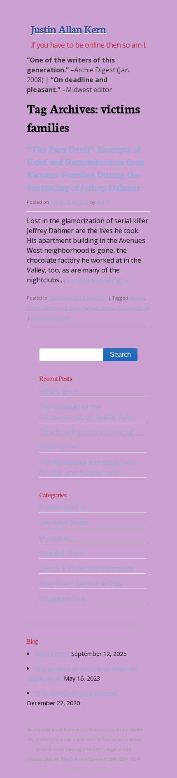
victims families (133, 308)
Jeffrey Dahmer (44, 308)
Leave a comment (51, 317)
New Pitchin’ (58, 447)
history (136, 298)
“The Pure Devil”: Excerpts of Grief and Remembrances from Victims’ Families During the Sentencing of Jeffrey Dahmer (85, 168)
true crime (101, 308)
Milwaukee (75, 308)
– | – (78, 74)
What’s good (58, 391)
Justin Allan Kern (68, 28)
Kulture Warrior (63, 507)
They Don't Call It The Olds (78, 298)
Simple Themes (109, 769)
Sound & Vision (62, 553)
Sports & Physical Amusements (86, 568)
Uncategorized (61, 598)
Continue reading (98, 279)
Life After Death (63, 522)
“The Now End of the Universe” (87, 431)
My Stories (55, 538)
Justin (103, 202)
